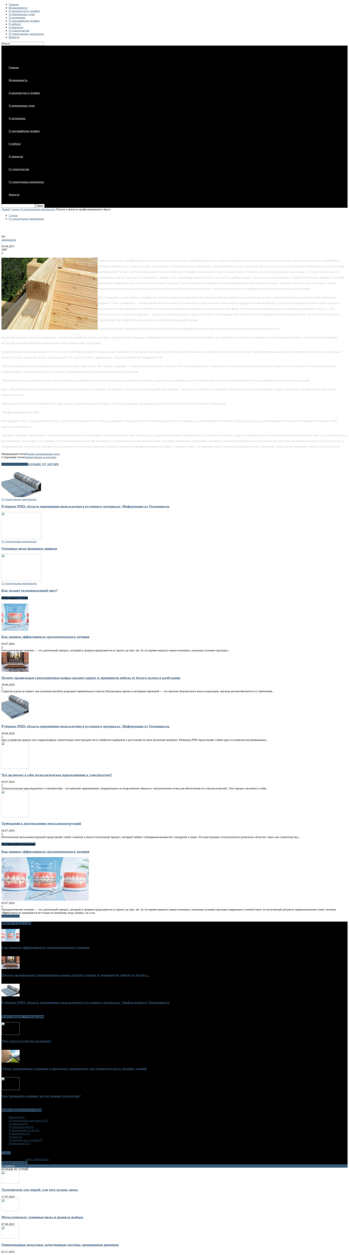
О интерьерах (17, 17)
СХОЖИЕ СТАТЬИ (14, 464)
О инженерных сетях (22, 14)
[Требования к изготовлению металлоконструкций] (15, 816)
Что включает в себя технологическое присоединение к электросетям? (56, 775)
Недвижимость (18, 7)
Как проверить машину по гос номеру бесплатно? (41, 1096)
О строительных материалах (26, 33)
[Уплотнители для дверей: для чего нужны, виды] (10, 1182)
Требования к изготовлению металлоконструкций (41, 823)
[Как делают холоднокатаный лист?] (21, 580)
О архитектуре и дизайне (24, 11)
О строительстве (19, 30)
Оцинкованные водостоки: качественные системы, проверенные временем (60, 1245)
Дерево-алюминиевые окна (43, 453)
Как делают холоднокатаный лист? (29, 590)
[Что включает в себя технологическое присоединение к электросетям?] (15, 767)
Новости (14, 37)
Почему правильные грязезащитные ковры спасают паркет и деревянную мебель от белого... (75, 975)
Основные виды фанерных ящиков (29, 548)
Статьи (15, 209)
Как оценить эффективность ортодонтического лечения (45, 637)
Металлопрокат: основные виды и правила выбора (42, 1217)
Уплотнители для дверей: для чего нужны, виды (39, 1190)
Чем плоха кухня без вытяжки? (26, 1041)
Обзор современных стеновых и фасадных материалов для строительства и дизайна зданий (74, 1068)
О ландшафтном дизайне (24, 20)
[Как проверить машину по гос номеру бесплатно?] (10, 1088)
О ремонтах (16, 27)
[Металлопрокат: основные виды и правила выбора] (10, 1210)
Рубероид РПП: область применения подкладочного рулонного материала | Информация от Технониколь (85, 506)
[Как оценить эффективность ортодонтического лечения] (15, 629)
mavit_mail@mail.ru (37, 1159)
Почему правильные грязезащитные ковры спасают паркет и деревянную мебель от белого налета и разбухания (90, 678)
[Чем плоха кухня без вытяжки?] (10, 1033)
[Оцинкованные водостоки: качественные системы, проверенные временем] (10, 1237)
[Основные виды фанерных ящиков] (21, 538)
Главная (14, 4)
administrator (8, 239)
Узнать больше (10, 916)
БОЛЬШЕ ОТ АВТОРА (43, 464)
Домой (5, 209)
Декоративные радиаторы (40, 457)
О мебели (15, 24)
